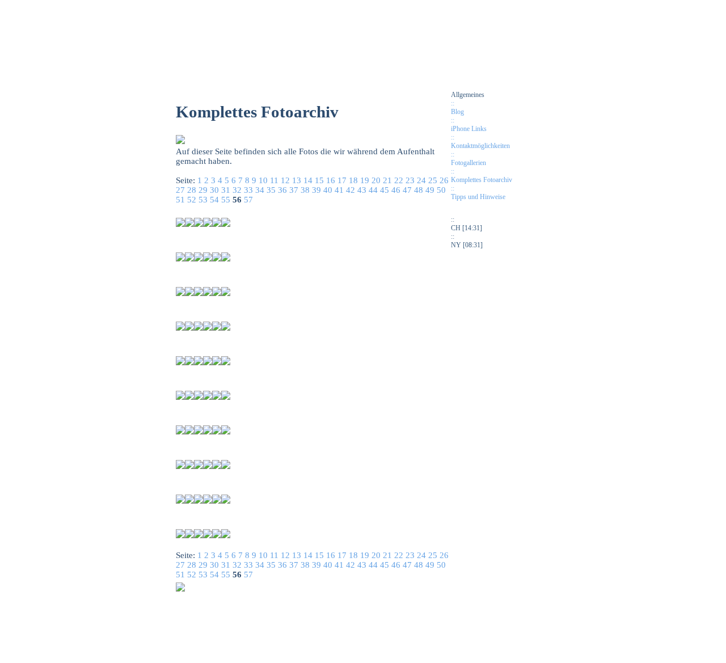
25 (432, 180)
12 (285, 180)
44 (373, 190)
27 (180, 190)
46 (395, 190)
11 (274, 180)
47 (407, 190)
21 (387, 180)
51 (180, 199)
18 (353, 180)
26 (444, 180)
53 (203, 199)
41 (339, 190)
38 (305, 190)
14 (308, 180)
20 (376, 180)
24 (421, 180)
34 (259, 190)
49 (429, 190)
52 (191, 199)
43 (361, 190)
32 (237, 190)
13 (296, 180)
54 (214, 199)
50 (441, 190)
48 (418, 190)
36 (282, 190)
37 (293, 190)
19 (364, 180)
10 (263, 180)
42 (350, 190)
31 (225, 190)
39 (316, 190)
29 (203, 190)
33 (248, 190)
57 (248, 199)
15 (319, 180)
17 (342, 180)
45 (384, 190)
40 (327, 190)
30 (214, 190)
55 (225, 199)
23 (410, 180)
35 (271, 190)
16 (330, 180)
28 (191, 190)
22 (398, 180)
